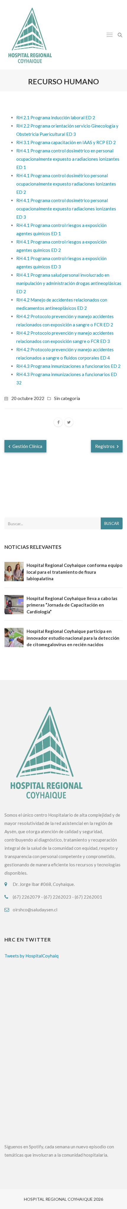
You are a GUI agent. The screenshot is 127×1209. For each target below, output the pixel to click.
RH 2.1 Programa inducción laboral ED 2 (55, 117)
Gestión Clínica (27, 446)
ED (114, 366)
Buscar (111, 523)
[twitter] (68, 422)
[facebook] (58, 422)
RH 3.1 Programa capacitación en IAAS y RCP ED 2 (66, 142)
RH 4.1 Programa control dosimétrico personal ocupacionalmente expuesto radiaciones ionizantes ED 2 (66, 184)
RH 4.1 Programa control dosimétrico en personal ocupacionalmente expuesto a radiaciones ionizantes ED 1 (67, 159)
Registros (105, 446)
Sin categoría (67, 398)
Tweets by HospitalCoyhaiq (31, 955)
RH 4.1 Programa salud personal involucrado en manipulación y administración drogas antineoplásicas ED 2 (68, 283)
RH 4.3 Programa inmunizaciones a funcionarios (63, 366)
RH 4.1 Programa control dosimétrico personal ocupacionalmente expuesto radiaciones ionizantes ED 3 (66, 209)
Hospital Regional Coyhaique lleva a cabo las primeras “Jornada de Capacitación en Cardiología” (72, 605)
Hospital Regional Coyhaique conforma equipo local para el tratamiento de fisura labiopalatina (74, 571)
